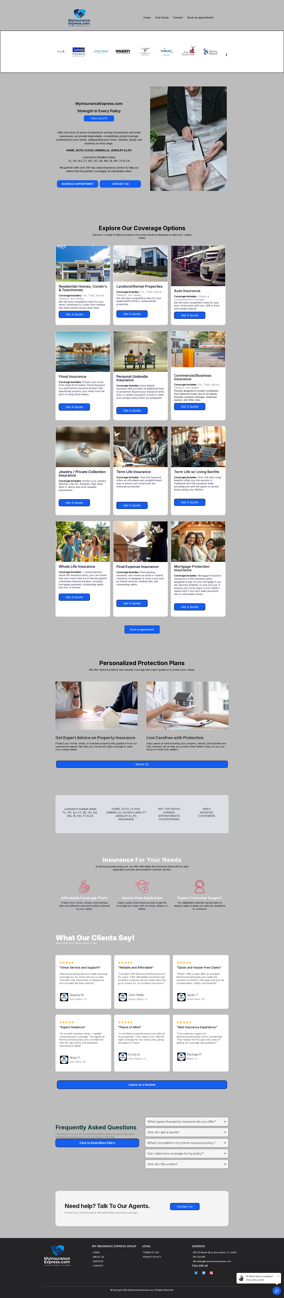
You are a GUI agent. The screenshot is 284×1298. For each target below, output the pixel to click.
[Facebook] (196, 1273)
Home (147, 17)
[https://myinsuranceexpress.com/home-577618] (67, 1255)
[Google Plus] (211, 1273)
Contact (178, 17)
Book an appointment (200, 17)
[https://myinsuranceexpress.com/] (79, 17)
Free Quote (162, 17)
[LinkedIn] (204, 1273)
